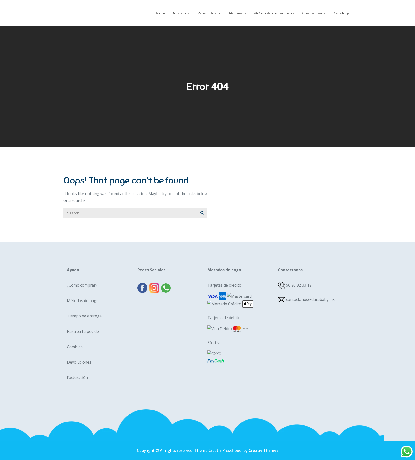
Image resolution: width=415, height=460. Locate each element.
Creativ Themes (263, 450)
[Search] (202, 213)
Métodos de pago (83, 300)
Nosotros (181, 13)
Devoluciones (79, 362)
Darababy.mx (93, 9)
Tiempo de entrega (84, 316)
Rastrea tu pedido (83, 331)
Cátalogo (342, 13)
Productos (207, 13)
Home (159, 13)
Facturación (77, 377)
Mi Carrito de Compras (274, 13)
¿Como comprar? (82, 285)
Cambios (75, 346)
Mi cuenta (237, 13)
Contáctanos (313, 13)
